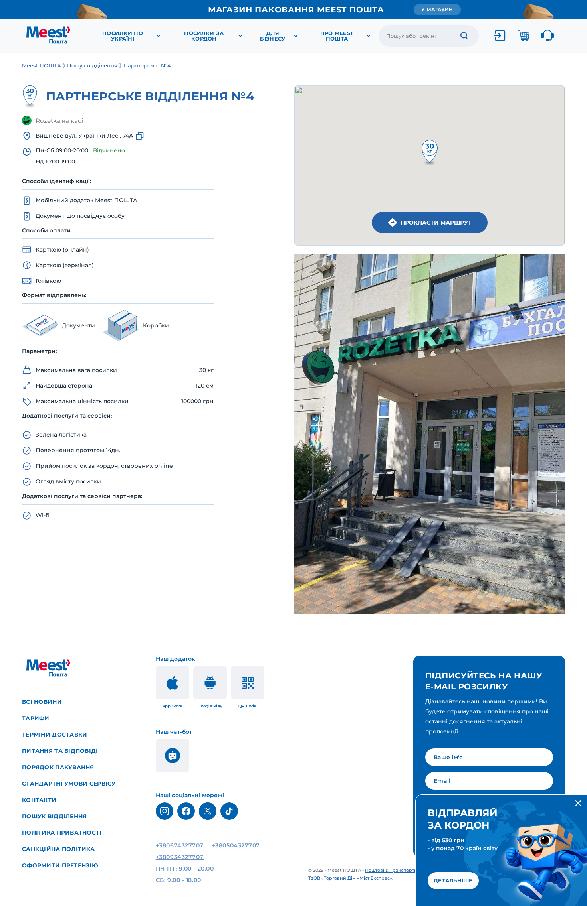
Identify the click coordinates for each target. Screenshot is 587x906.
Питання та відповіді (60, 750)
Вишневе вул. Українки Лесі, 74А (84, 135)
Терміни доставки (54, 734)
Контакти (39, 800)
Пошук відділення (54, 816)
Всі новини (42, 701)
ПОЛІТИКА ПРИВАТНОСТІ (62, 832)
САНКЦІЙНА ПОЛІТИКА (58, 849)
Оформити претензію (60, 865)
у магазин (437, 9)
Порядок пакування (58, 767)
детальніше (453, 880)
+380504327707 (236, 845)
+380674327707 (180, 845)
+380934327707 (180, 857)
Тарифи (36, 718)
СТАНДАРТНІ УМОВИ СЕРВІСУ (69, 783)
